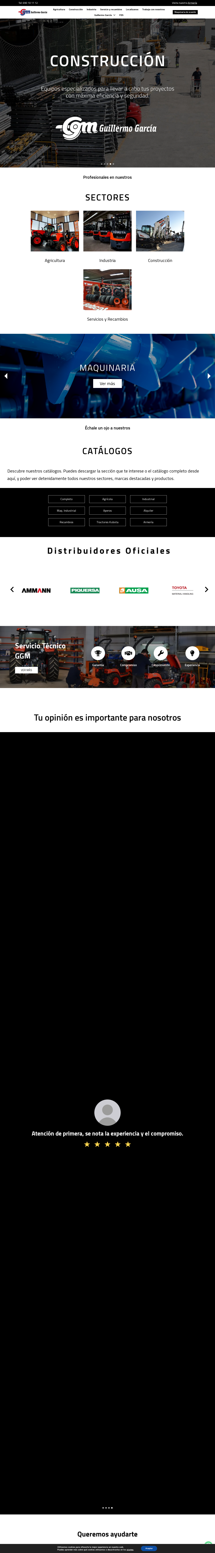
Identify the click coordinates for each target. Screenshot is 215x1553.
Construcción (76, 9)
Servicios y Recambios (107, 319)
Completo (67, 508)
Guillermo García (103, 15)
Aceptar (149, 1548)
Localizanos (132, 9)
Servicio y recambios (111, 9)
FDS (121, 15)
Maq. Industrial (66, 520)
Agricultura (59, 9)
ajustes (130, 1549)
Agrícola (107, 508)
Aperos (107, 520)
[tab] (101, 164)
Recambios (66, 531)
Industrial (148, 508)
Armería (192, 3)
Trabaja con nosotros (153, 9)
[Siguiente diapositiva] (209, 380)
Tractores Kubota (107, 531)
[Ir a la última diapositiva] (6, 380)
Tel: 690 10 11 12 (28, 3)
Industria (91, 9)
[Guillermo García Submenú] (114, 15)
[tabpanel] (107, 93)
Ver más (107, 388)
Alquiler (148, 520)
